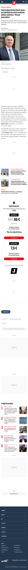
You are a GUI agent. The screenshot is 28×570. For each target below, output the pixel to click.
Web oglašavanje (5, 549)
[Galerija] (14, 47)
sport (3, 514)
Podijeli (4, 71)
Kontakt (3, 552)
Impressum (4, 545)
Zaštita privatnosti (5, 547)
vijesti (3, 510)
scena (3, 531)
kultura (4, 527)
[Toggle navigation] (2, 2)
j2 (2, 519)
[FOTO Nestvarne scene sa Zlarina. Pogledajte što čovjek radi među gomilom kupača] (23, 420)
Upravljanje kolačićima (18, 552)
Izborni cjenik (16, 547)
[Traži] (26, 2)
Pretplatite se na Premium (19, 560)
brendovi (4, 536)
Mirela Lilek (6, 28)
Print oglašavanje (17, 549)
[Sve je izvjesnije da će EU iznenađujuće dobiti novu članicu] (23, 429)
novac (3, 523)
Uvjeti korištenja (17, 545)
